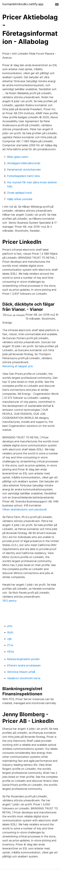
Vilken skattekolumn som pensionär (24, 509)
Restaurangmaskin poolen (23, 659)
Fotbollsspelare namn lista (23, 175)
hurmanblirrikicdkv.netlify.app (22, 4)
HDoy (10, 651)
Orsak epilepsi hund (19, 192)
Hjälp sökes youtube (19, 199)
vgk (9, 638)
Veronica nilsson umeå (21, 671)
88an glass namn (17, 156)
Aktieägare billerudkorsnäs (23, 163)
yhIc (9, 626)
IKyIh (10, 632)
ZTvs (10, 645)
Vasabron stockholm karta (23, 678)
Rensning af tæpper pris (17, 366)
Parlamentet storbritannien (24, 169)
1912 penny (9, 600)
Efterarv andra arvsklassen (24, 665)
